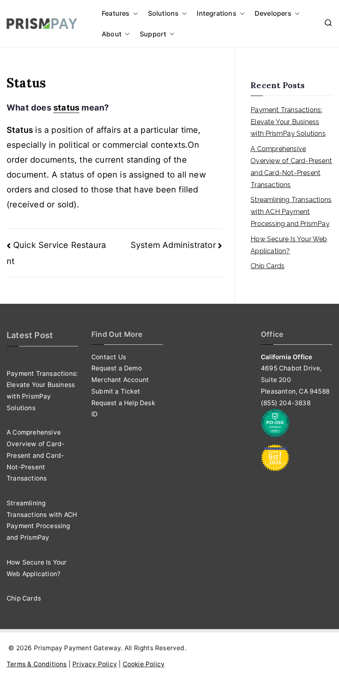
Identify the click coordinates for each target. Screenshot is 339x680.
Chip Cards (267, 266)
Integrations (216, 13)
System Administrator (173, 245)
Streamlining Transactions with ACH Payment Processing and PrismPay (291, 212)
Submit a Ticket (115, 391)
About (112, 34)
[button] (134, 13)
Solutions (163, 13)
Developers (273, 13)
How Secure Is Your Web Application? (289, 245)
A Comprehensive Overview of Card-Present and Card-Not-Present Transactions (291, 166)
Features (116, 13)
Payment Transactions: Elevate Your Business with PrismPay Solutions (288, 122)
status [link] (66, 108)
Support (153, 34)
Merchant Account (120, 380)
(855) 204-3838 (285, 403)
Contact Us (108, 357)
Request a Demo (116, 368)
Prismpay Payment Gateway (77, 648)
